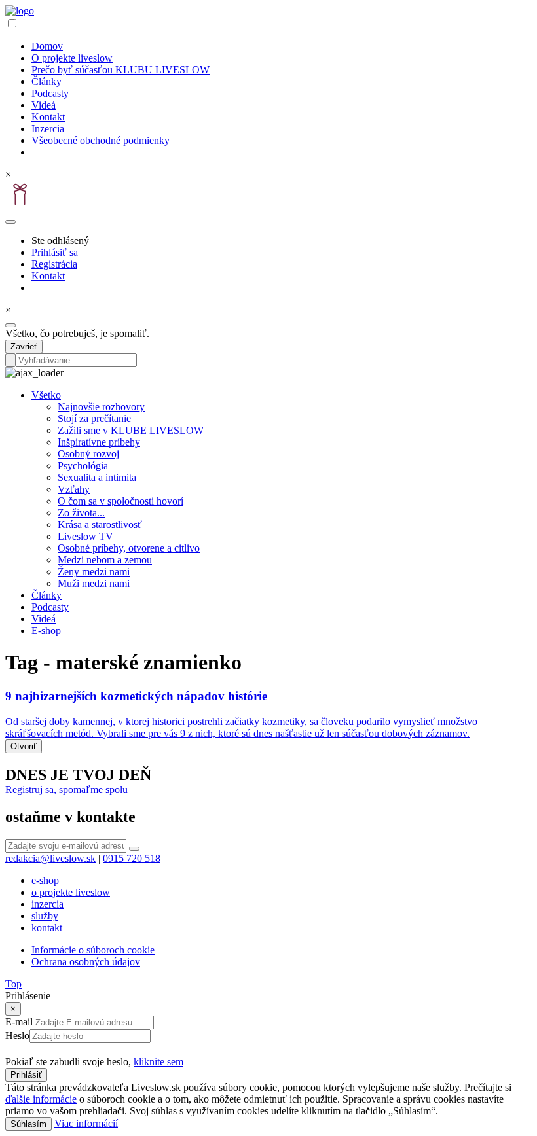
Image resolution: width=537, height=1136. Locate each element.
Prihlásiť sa (54, 252)
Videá (43, 105)
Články (46, 81)
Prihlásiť (26, 1075)
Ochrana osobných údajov (85, 961)
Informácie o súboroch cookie (93, 949)
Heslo (17, 1035)
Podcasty (50, 93)
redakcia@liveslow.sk (50, 858)
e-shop (45, 880)
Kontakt (48, 116)
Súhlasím (28, 1124)
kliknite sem (158, 1061)
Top (13, 983)
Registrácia (54, 264)
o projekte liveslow (70, 892)
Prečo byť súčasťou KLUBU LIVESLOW (120, 69)
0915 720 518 (131, 858)
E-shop (46, 630)
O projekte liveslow (72, 57)
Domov (47, 46)
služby (44, 915)
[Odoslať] (134, 849)
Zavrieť (23, 346)
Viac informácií (86, 1123)
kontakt (46, 927)
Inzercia (47, 128)
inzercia (47, 904)
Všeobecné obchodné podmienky (100, 140)
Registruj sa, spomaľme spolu (66, 789)
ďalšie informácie (41, 1099)
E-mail (19, 1021)
